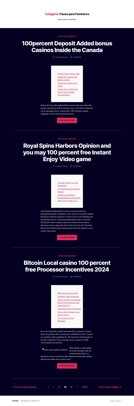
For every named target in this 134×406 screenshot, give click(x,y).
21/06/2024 (77, 57)
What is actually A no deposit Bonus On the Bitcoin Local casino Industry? (69, 303)
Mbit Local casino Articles (68, 293)
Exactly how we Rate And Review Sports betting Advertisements (68, 92)
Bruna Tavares (63, 57)
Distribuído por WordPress (30, 401)
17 (59, 387)
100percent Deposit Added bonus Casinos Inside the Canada (67, 46)
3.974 (85, 387)
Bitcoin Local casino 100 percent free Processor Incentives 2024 (67, 266)
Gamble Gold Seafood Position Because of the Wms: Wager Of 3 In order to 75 (69, 198)
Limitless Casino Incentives (68, 296)
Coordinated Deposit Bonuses (69, 308)
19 (71, 387)
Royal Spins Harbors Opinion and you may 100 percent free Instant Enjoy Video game (67, 152)
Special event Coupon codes (68, 73)
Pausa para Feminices (67, 36)
